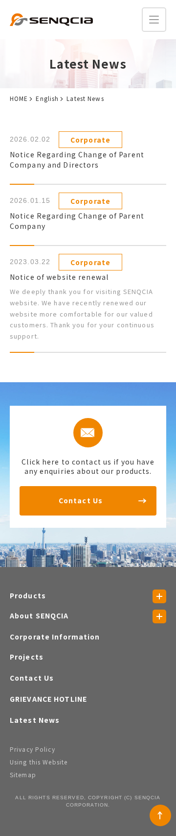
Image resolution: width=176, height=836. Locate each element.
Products (28, 595)
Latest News (35, 720)
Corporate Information (55, 636)
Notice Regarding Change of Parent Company (77, 221)
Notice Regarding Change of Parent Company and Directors (77, 159)
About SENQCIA (39, 615)
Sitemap (23, 774)
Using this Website (38, 762)
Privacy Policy (32, 749)
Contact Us (81, 500)
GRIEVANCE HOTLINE (48, 699)
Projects (27, 657)
